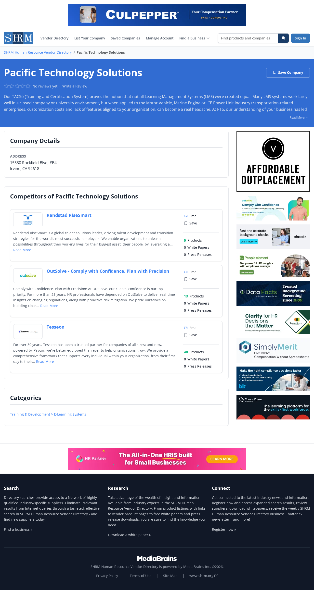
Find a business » (18, 529)
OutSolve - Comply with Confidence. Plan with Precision (108, 271)
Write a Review (74, 86)
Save (193, 223)
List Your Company (89, 38)
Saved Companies (125, 38)
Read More (22, 249)
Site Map (170, 575)
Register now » (224, 529)
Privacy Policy (107, 575)
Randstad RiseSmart (69, 215)
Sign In (300, 38)
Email (193, 216)
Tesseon (56, 327)
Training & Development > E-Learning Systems (48, 414)
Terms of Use (140, 575)
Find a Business (192, 38)
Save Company (290, 72)
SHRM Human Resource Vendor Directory (38, 52)
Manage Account (159, 38)
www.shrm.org (201, 575)
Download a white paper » (129, 534)
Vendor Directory (54, 38)
